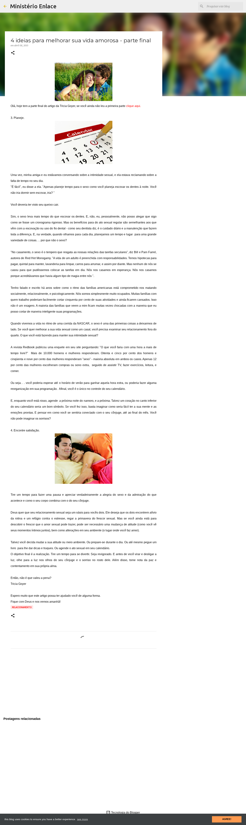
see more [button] (82, 819)
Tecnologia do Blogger (125, 812)
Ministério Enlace (33, 6)
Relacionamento (22, 607)
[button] (13, 53)
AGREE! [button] (226, 819)
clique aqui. (133, 105)
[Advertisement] (83, 685)
